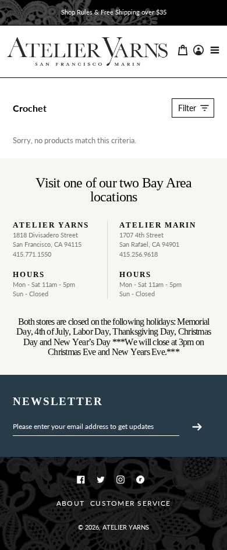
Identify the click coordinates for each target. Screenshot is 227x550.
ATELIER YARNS (125, 527)
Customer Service (130, 503)
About (70, 503)
